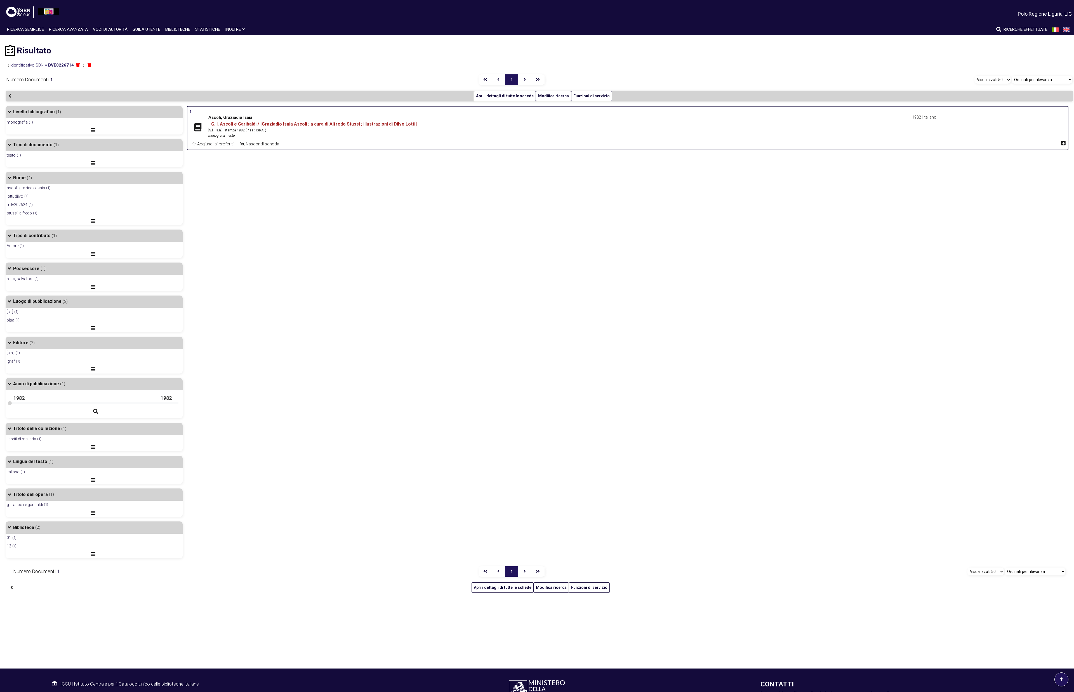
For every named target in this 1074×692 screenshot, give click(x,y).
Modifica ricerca (553, 96)
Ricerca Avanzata (68, 29)
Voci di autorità (110, 29)
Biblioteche (177, 29)
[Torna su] (1061, 679)
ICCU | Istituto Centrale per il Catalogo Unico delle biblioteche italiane (129, 684)
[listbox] (992, 80)
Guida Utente (146, 29)
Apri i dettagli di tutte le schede (505, 96)
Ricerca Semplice (25, 29)
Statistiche (207, 29)
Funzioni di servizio (591, 96)
